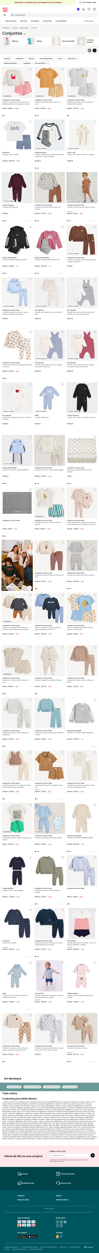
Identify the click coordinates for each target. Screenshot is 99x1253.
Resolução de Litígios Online (19, 1249)
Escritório (23, 21)
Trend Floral (47, 21)
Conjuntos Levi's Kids (70, 1087)
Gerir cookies (63, 1247)
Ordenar (7, 59)
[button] (94, 9)
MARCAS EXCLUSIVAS (23, 1200)
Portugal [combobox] (89, 1247)
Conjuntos (34, 28)
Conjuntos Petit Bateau (52, 1087)
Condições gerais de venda (11, 1247)
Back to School (11, 21)
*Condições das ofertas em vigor (29, 1247)
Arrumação (35, 21)
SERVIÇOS (58, 1196)
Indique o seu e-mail (57, 1151)
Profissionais (88, 21)
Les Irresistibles (61, 21)
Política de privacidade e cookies (48, 1247)
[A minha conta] (83, 9)
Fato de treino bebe (14, 1087)
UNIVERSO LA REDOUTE (62, 1200)
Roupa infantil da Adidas (32, 1087)
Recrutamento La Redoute (36, 1249)
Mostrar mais (49, 1209)
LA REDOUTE (20, 1196)
